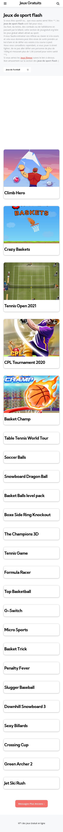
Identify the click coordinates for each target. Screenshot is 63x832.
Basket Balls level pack (24, 495)
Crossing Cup (16, 744)
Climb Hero (14, 192)
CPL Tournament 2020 (24, 362)
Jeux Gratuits (30, 3)
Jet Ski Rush (14, 783)
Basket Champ (17, 418)
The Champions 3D (21, 533)
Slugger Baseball (19, 687)
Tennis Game (16, 553)
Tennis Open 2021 (20, 305)
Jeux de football (17, 69)
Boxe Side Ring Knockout (27, 514)
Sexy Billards (16, 725)
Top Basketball (17, 591)
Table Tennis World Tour (26, 438)
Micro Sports (16, 629)
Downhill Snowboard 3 (25, 706)
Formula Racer (17, 572)
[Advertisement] (31, 109)
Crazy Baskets (17, 249)
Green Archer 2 (18, 763)
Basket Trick (15, 648)
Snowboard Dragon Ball (25, 476)
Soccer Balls (15, 457)
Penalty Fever (17, 668)
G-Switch (13, 610)
